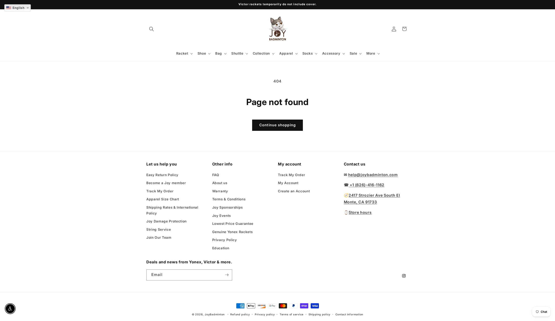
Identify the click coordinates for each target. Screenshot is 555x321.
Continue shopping (277, 125)
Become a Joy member (166, 183)
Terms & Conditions (229, 199)
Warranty (220, 191)
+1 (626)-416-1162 (366, 185)
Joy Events (221, 215)
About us (219, 183)
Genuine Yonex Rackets (232, 232)
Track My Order (159, 191)
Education (220, 248)
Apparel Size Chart (162, 199)
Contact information (349, 314)
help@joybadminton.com (373, 174)
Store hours (360, 212)
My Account (288, 183)
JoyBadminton (215, 314)
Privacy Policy (224, 240)
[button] (151, 29)
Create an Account (294, 191)
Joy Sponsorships (227, 207)
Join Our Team (158, 237)
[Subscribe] (227, 274)
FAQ (215, 175)
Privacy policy (265, 314)
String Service (158, 229)
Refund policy (240, 314)
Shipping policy (320, 314)
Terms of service (292, 314)
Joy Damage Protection (166, 221)
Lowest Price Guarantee (233, 224)
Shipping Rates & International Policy (172, 210)
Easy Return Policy (162, 175)
